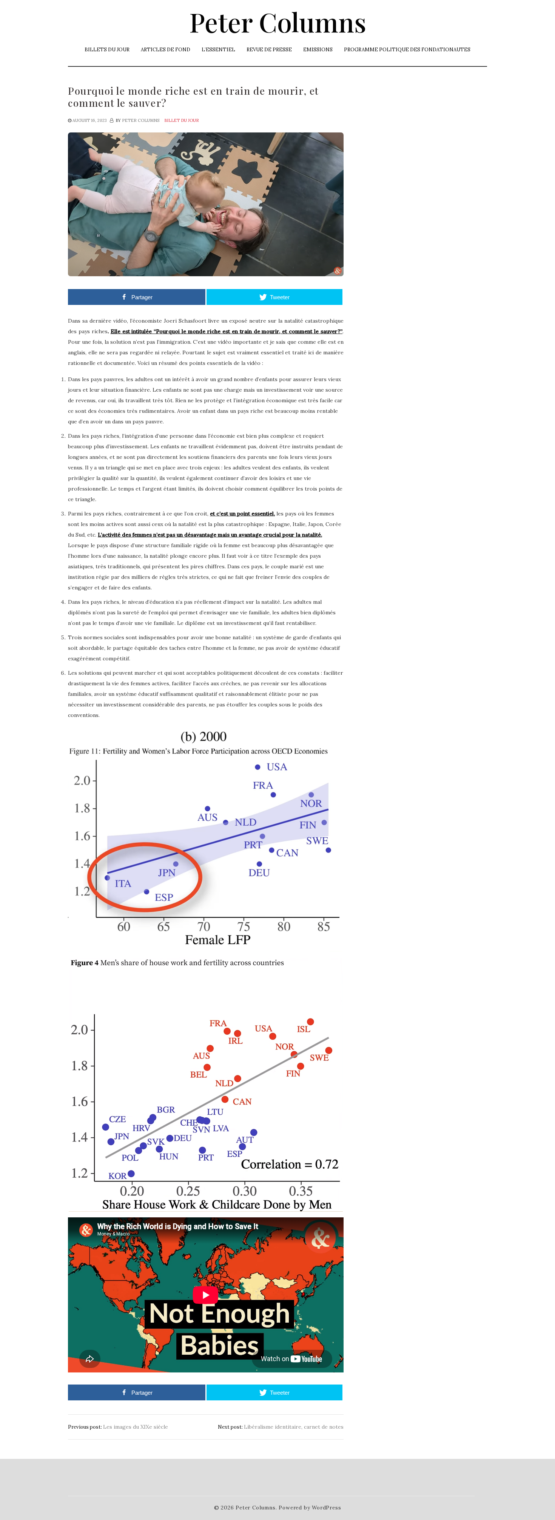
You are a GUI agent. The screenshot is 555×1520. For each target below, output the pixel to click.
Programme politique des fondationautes (407, 49)
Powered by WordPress (310, 1507)
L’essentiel (218, 49)
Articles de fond (165, 49)
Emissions (318, 49)
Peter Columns (277, 21)
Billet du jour (181, 120)
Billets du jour (107, 49)
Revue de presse (269, 49)
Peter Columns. (256, 1507)
